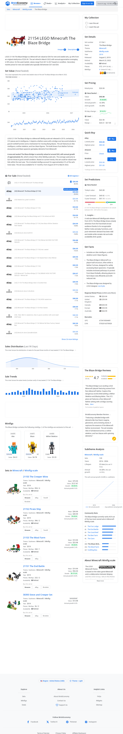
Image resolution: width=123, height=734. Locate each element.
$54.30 (75, 571)
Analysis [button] (61, 3)
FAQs (99, 696)
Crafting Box (92, 550)
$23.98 (75, 542)
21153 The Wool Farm (34, 537)
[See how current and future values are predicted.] (115, 124)
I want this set (63, 502)
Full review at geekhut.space (94, 407)
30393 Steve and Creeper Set (37, 594)
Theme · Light (77, 681)
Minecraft (16, 9)
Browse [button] (37, 3)
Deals (24, 705)
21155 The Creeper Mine (35, 476)
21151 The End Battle (34, 566)
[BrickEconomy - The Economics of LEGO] (16, 3)
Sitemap (99, 705)
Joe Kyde (101, 286)
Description (72, 49)
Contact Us (61, 701)
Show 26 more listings (70, 339)
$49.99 (75, 514)
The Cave (91, 538)
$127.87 (75, 483)
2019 (29, 485)
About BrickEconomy (61, 696)
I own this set (63, 499)
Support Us (63, 705)
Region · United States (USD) (54, 681)
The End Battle (93, 529)
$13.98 (75, 601)
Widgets (99, 701)
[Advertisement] (50, 21)
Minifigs (24, 701)
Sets (8, 9)
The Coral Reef (93, 532)
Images (60, 49)
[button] (19, 77)
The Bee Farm (93, 535)
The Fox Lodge (93, 526)
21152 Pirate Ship (32, 509)
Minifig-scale (27, 9)
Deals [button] (48, 3)
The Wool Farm (93, 547)
